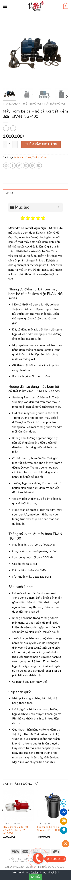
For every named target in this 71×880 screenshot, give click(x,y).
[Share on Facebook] (13, 165)
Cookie (34, 872)
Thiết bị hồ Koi (31, 103)
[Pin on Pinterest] (32, 165)
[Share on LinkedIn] (39, 165)
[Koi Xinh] (35, 6)
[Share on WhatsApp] (6, 165)
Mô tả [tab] (9, 193)
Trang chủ (10, 103)
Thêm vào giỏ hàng (41, 144)
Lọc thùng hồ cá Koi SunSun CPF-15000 (48, 828)
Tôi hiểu (35, 876)
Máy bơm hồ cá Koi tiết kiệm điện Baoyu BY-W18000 (15, 830)
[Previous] (8, 52)
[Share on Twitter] (19, 165)
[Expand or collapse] (58, 207)
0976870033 (56, 859)
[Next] (62, 52)
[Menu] (5, 6)
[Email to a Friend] (26, 165)
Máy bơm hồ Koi (54, 103)
